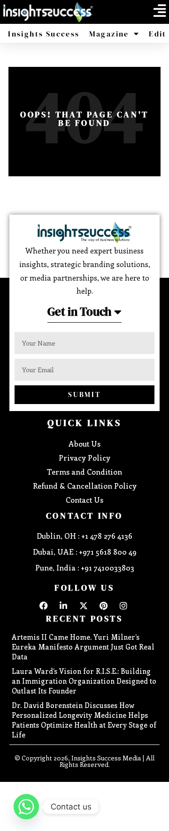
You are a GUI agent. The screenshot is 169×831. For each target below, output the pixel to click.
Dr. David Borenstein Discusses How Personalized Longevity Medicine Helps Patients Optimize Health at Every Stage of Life (84, 720)
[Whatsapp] (26, 806)
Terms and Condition (84, 472)
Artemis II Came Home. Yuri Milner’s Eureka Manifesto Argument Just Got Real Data (83, 646)
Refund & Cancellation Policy (85, 486)
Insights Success (43, 34)
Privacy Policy (84, 457)
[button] (160, 11)
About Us (84, 443)
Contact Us (84, 500)
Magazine (109, 34)
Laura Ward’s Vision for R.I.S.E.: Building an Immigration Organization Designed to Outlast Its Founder (84, 680)
